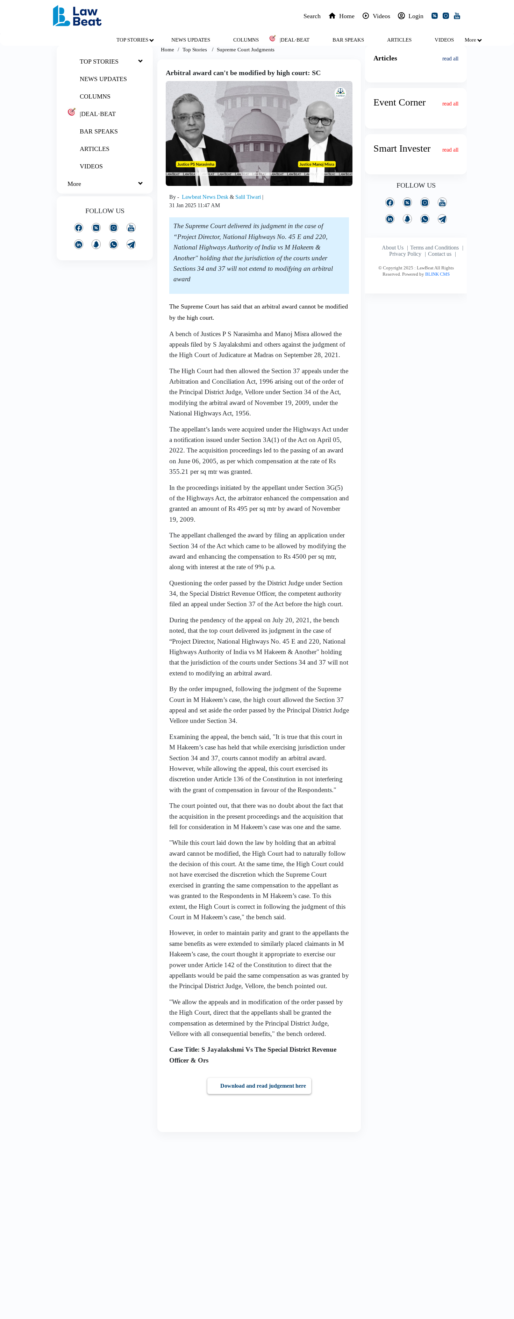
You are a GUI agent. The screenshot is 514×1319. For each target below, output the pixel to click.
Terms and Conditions (434, 248)
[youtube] (458, 17)
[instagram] (447, 17)
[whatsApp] (113, 244)
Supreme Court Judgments (245, 49)
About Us (393, 248)
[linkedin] (78, 244)
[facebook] (78, 227)
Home (167, 49)
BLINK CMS (437, 274)
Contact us (439, 254)
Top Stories (195, 49)
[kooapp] (96, 244)
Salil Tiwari (248, 197)
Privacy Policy (405, 254)
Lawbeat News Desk (206, 197)
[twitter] (436, 17)
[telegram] (131, 244)
